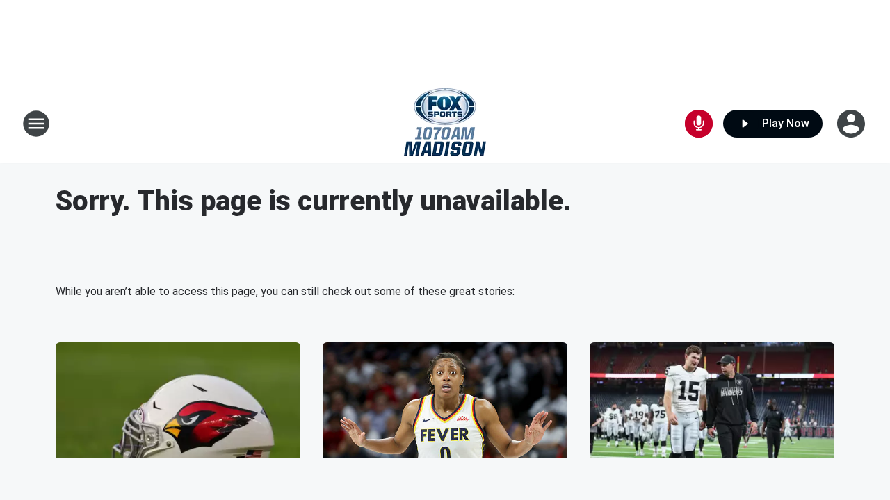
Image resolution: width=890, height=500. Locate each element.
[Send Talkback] (699, 124)
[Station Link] (445, 124)
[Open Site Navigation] (36, 124)
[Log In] (852, 124)
